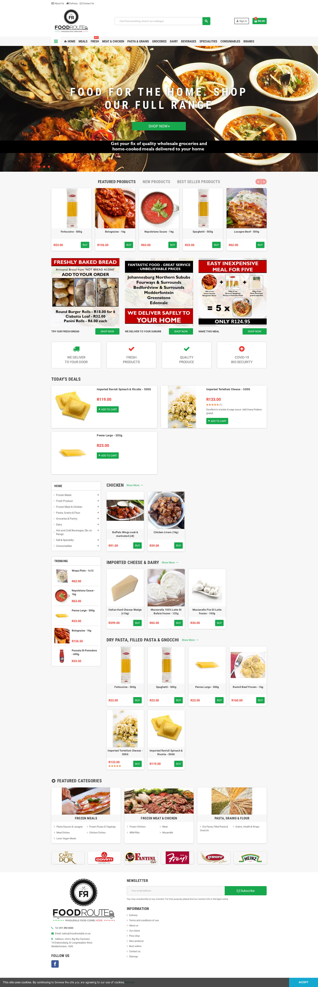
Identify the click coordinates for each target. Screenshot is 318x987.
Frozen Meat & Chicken (159, 818)
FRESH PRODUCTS (131, 359)
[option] (71, 219)
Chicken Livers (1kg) (166, 532)
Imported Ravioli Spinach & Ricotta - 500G (124, 389)
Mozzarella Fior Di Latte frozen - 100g (207, 611)
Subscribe (247, 891)
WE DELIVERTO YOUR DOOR (76, 359)
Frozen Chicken (138, 826)
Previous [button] (258, 181)
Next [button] (264, 181)
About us (133, 925)
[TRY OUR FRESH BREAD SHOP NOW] (85, 292)
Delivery (73, 3)
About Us (59, 3)
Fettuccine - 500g (71, 231)
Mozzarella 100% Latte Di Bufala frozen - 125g (166, 611)
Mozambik (167, 832)
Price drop (134, 935)
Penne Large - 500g (109, 435)
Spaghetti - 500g (203, 231)
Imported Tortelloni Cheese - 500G (228, 389)
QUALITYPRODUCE (186, 359)
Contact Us (88, 3)
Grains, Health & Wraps (247, 826)
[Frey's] (140, 857)
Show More (133, 485)
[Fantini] (104, 857)
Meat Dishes (63, 832)
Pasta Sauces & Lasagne (69, 826)
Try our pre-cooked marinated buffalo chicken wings (159, 103)
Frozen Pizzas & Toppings (102, 826)
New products (136, 941)
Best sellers (135, 946)
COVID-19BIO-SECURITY (241, 359)
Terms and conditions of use (144, 920)
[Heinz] (213, 857)
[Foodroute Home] (71, 20)
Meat (165, 826)
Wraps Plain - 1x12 (82, 570)
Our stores (134, 930)
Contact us (134, 951)
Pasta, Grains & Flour (232, 818)
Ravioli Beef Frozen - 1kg (248, 686)
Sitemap (133, 956)
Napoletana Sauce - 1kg (159, 231)
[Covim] (67, 857)
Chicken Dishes (97, 832)
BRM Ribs (135, 832)
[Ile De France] (250, 857)
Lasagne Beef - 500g (246, 231)
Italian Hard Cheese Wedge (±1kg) (125, 611)
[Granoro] (177, 857)
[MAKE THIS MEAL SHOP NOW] (233, 292)
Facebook (55, 964)
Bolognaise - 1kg (115, 231)
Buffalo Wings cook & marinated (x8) (125, 534)
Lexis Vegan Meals (66, 838)
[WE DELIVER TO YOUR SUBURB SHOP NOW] (159, 292)
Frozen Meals (86, 818)
